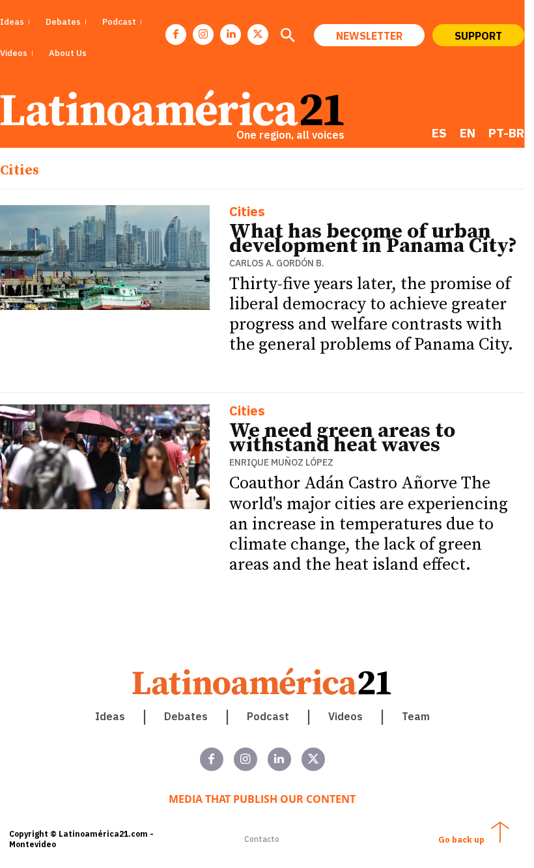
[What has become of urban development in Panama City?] (105, 257)
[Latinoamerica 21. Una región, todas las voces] (262, 681)
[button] (287, 36)
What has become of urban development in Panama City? (373, 239)
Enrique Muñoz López (281, 462)
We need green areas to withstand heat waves (342, 438)
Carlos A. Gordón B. (276, 263)
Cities (247, 212)
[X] (257, 34)
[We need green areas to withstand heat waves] (105, 456)
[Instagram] (203, 34)
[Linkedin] (230, 34)
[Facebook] (175, 34)
